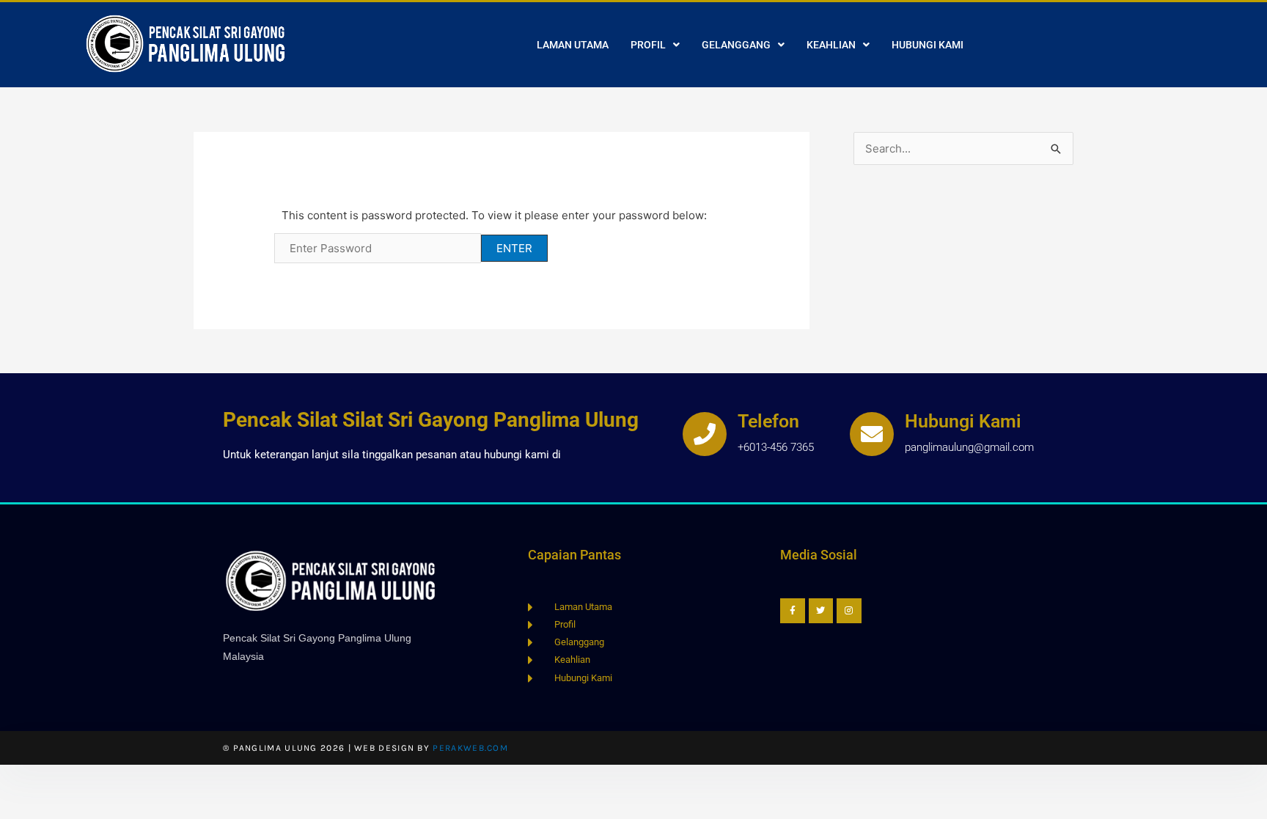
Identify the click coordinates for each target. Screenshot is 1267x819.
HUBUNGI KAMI (927, 45)
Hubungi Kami (963, 421)
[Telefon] (705, 434)
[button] (655, 45)
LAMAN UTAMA (573, 45)
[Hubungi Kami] (872, 434)
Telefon (768, 421)
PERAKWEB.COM (470, 748)
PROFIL (648, 45)
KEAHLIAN (831, 45)
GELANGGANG (736, 45)
